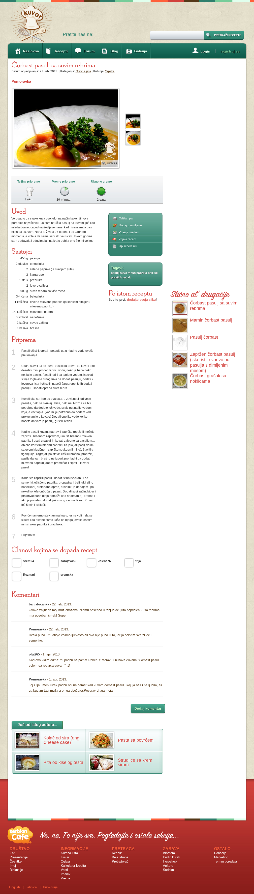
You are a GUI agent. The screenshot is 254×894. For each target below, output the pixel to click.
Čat (12, 853)
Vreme (65, 878)
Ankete (168, 865)
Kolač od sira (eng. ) (62, 740)
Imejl (13, 865)
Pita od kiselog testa (63, 762)
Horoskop (170, 861)
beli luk (153, 273)
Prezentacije (19, 857)
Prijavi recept (127, 239)
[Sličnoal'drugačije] (200, 293)
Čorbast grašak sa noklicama (208, 378)
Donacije (220, 853)
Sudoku (168, 870)
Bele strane (120, 857)
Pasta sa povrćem (136, 740)
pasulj (115, 273)
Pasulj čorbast (204, 337)
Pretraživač (120, 861)
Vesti (64, 870)
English (14, 887)
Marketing (221, 857)
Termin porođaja (225, 861)
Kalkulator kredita (73, 865)
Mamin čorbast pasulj (211, 320)
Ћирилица (50, 887)
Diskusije (16, 870)
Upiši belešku (128, 246)
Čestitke (16, 861)
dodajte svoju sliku (141, 299)
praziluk (116, 277)
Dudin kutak (171, 857)
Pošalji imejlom (129, 232)
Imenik (65, 874)
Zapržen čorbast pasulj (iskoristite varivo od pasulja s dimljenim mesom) (212, 362)
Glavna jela (83, 71)
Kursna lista (69, 853)
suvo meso (128, 273)
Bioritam (169, 853)
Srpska (110, 71)
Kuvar (65, 857)
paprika (141, 273)
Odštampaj (126, 218)
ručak (127, 277)
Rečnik (117, 853)
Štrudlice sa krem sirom (135, 762)
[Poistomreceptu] (130, 292)
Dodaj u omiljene (130, 225)
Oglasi (65, 861)
